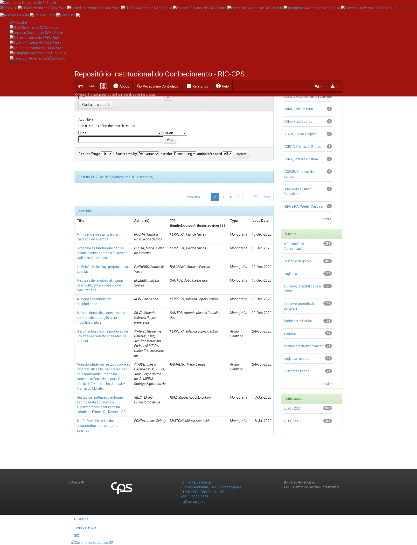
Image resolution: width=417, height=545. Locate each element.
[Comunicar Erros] (78, 15)
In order (166, 154)
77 (256, 197)
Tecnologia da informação (303, 346)
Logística (290, 274)
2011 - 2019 (293, 421)
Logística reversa (296, 359)
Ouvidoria (81, 519)
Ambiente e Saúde (298, 321)
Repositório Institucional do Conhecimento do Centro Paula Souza (117, 94)
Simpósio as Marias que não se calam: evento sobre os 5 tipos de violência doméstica (102, 253)
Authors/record (209, 154)
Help (222, 86)
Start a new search (96, 105)
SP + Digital (8, 7)
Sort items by (126, 154)
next (267, 197)
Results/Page (89, 154)
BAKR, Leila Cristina (298, 109)
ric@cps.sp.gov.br (194, 502)
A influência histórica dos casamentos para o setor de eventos (98, 425)
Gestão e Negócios (298, 261)
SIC (76, 536)
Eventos (290, 333)
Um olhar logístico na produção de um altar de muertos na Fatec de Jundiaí (102, 336)
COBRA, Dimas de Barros (302, 147)
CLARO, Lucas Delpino (300, 134)
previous (193, 197)
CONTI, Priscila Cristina (301, 159)
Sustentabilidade (296, 371)
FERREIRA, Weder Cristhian (304, 206)
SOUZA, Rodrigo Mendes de (305, 96)
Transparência (85, 527)
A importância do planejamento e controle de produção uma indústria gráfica (102, 317)
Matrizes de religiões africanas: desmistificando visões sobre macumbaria (100, 285)
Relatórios (197, 86)
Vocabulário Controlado (157, 86)
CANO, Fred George (298, 121)
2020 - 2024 (293, 408)
